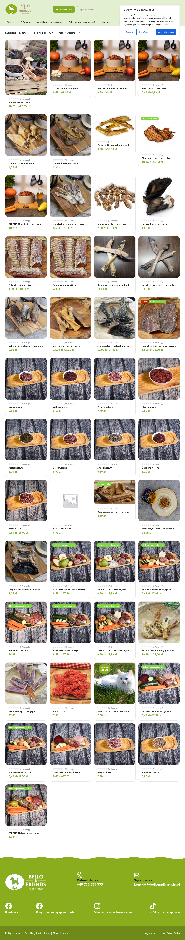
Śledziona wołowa (150, 467)
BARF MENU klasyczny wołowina (24, 833)
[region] (150, 21)
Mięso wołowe (15, 528)
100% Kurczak (59, 711)
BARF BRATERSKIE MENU (20, 650)
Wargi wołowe (104, 772)
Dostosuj (129, 32)
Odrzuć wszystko (146, 32)
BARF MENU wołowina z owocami (69, 589)
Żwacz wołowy (104, 467)
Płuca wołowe (149, 406)
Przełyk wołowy (105, 406)
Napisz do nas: (143, 880)
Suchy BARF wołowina (19, 102)
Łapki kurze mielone (63, 528)
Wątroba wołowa (61, 406)
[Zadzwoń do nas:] (79, 875)
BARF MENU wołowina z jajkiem (157, 589)
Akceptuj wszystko (166, 32)
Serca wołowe (60, 467)
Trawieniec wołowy (151, 772)
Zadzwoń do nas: (88, 880)
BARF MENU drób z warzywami (156, 711)
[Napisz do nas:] (136, 875)
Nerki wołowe (15, 406)
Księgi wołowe (16, 467)
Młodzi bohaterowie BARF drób (112, 88)
